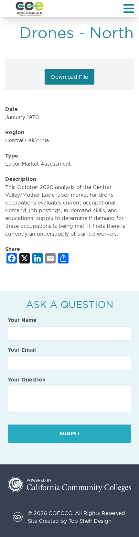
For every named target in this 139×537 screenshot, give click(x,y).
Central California (27, 140)
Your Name (22, 320)
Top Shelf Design (90, 521)
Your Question (27, 380)
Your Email (22, 350)
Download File (69, 77)
